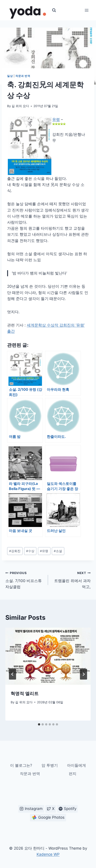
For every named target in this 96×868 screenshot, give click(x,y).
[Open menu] (86, 10)
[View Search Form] (54, 10)
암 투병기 (50, 765)
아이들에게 (76, 765)
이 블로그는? (21, 765)
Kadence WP (48, 854)
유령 (56, 119)
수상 (30, 551)
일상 (10, 76)
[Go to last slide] (12, 674)
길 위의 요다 (20, 106)
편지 (72, 773)
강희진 (15, 551)
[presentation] (48, 656)
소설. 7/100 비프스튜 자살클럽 (23, 580)
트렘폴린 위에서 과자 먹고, (72, 580)
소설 (58, 551)
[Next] (83, 674)
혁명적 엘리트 (25, 693)
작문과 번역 (22, 76)
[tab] (39, 724)
